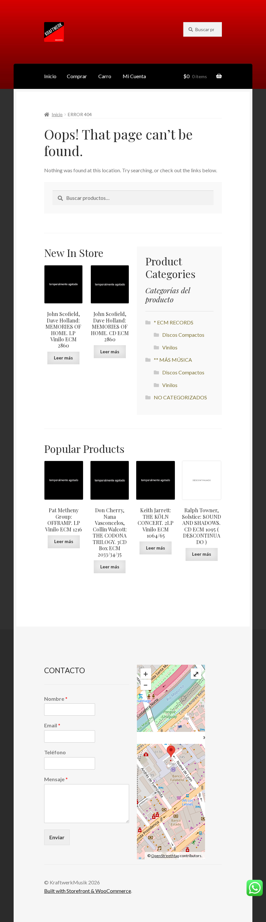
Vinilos (169, 347)
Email (52, 725)
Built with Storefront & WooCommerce (87, 891)
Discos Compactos (183, 335)
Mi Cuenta (134, 76)
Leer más (63, 357)
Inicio (50, 76)
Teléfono (55, 752)
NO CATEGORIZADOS (180, 397)
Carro (104, 76)
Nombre (55, 699)
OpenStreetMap (165, 855)
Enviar (57, 837)
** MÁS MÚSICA (173, 360)
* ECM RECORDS (173, 322)
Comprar (77, 76)
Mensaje (56, 779)
